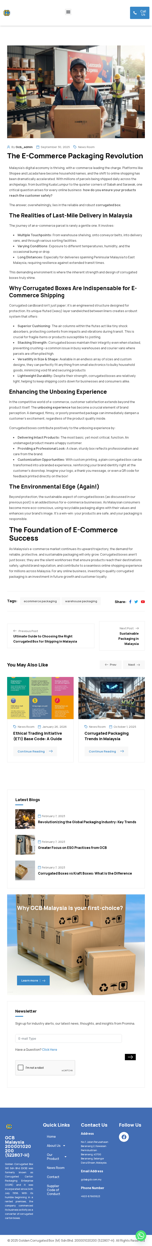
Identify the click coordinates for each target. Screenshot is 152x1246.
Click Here (49, 1049)
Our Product (53, 1157)
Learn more (29, 980)
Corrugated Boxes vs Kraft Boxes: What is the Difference (85, 873)
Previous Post (28, 631)
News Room (86, 147)
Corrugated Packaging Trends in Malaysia (107, 736)
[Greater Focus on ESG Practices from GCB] (25, 844)
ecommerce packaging (40, 601)
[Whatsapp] (141, 1235)
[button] (68, 12)
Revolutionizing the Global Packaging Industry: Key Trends (87, 822)
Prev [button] (113, 665)
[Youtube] (143, 601)
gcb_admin (24, 147)
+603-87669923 (90, 1196)
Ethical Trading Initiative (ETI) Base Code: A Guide (37, 736)
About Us (54, 1145)
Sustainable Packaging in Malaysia (128, 638)
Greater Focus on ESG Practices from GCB (72, 847)
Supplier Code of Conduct (53, 1190)
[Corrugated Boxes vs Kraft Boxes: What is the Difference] (25, 870)
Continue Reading (31, 751)
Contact (53, 1177)
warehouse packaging (81, 601)
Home (51, 1136)
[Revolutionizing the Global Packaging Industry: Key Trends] (25, 819)
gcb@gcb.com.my (91, 1179)
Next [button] (131, 665)
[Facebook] (124, 1137)
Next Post (127, 628)
